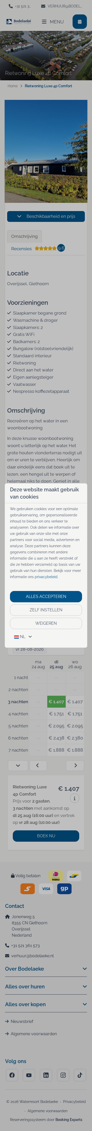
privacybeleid (46, 577)
